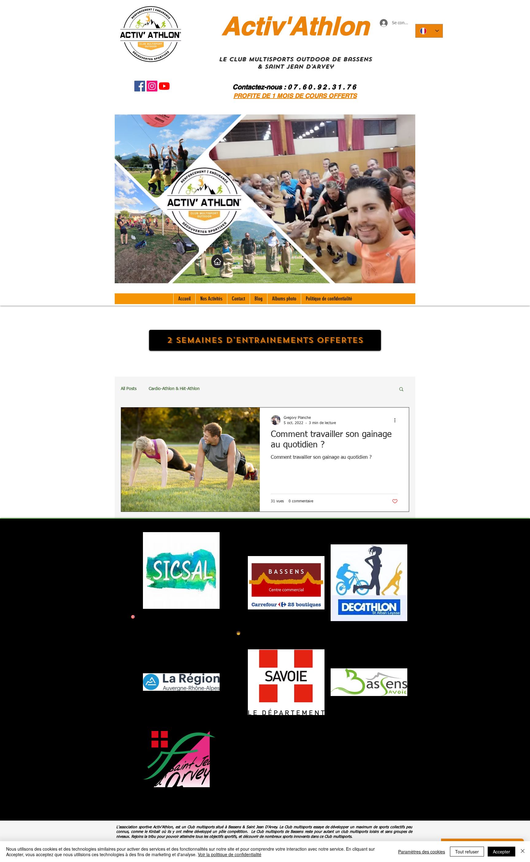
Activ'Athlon (295, 26)
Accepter (501, 851)
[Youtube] (164, 86)
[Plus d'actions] (397, 420)
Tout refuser (467, 851)
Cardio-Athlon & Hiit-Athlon (174, 389)
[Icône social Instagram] (152, 86)
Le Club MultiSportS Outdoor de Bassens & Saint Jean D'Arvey (295, 63)
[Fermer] (522, 851)
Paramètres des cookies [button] (421, 851)
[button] (401, 389)
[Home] (217, 261)
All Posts (128, 389)
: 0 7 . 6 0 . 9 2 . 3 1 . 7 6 (320, 87)
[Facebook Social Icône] (139, 86)
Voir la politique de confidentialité (229, 854)
